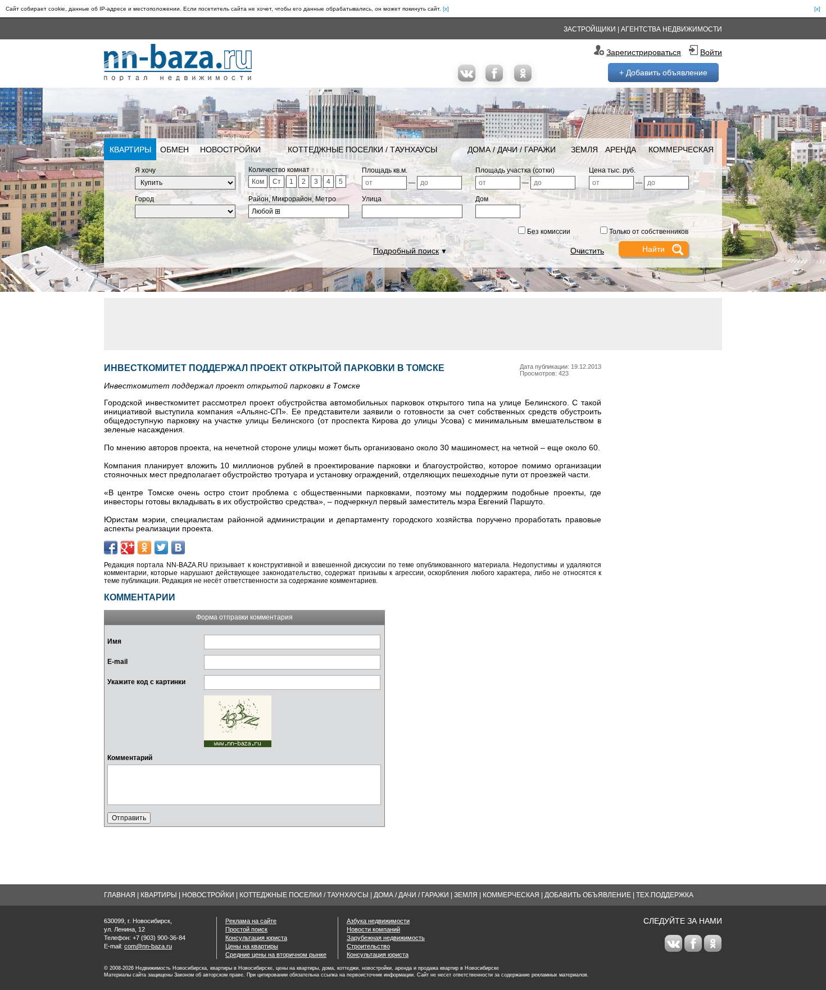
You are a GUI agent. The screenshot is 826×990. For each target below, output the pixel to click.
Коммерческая (681, 149)
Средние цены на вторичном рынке (275, 954)
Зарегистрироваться (643, 52)
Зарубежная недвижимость (386, 937)
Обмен (174, 149)
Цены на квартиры (251, 946)
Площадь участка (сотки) (515, 170)
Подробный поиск (406, 250)
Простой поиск (246, 929)
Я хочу (145, 170)
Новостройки (230, 149)
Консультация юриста (256, 937)
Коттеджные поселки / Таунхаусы (362, 149)
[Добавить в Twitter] (161, 547)
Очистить (587, 250)
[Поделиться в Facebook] (110, 547)
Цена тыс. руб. (612, 170)
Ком (258, 182)
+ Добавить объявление (663, 72)
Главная (119, 895)
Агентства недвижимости (671, 29)
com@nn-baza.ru (148, 946)
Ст (277, 182)
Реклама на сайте (250, 920)
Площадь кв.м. (384, 170)
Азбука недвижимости (378, 920)
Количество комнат (279, 170)
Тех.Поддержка (664, 895)
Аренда (620, 149)
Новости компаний (373, 929)
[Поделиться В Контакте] (178, 547)
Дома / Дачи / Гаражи (512, 149)
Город (144, 199)
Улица (372, 199)
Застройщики (590, 29)
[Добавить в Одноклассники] (144, 547)
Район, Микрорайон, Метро (292, 199)
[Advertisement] (413, 323)
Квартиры (130, 149)
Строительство (368, 946)
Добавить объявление (587, 895)
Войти (711, 52)
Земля (584, 149)
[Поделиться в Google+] (127, 547)
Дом (481, 199)
